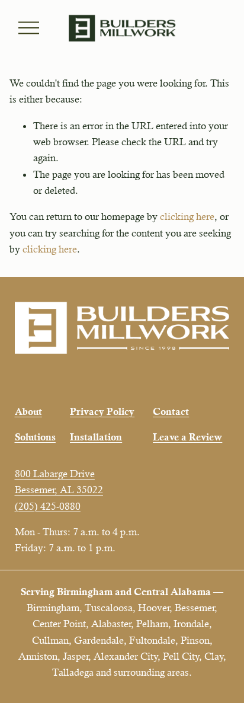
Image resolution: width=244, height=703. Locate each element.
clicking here (187, 216)
